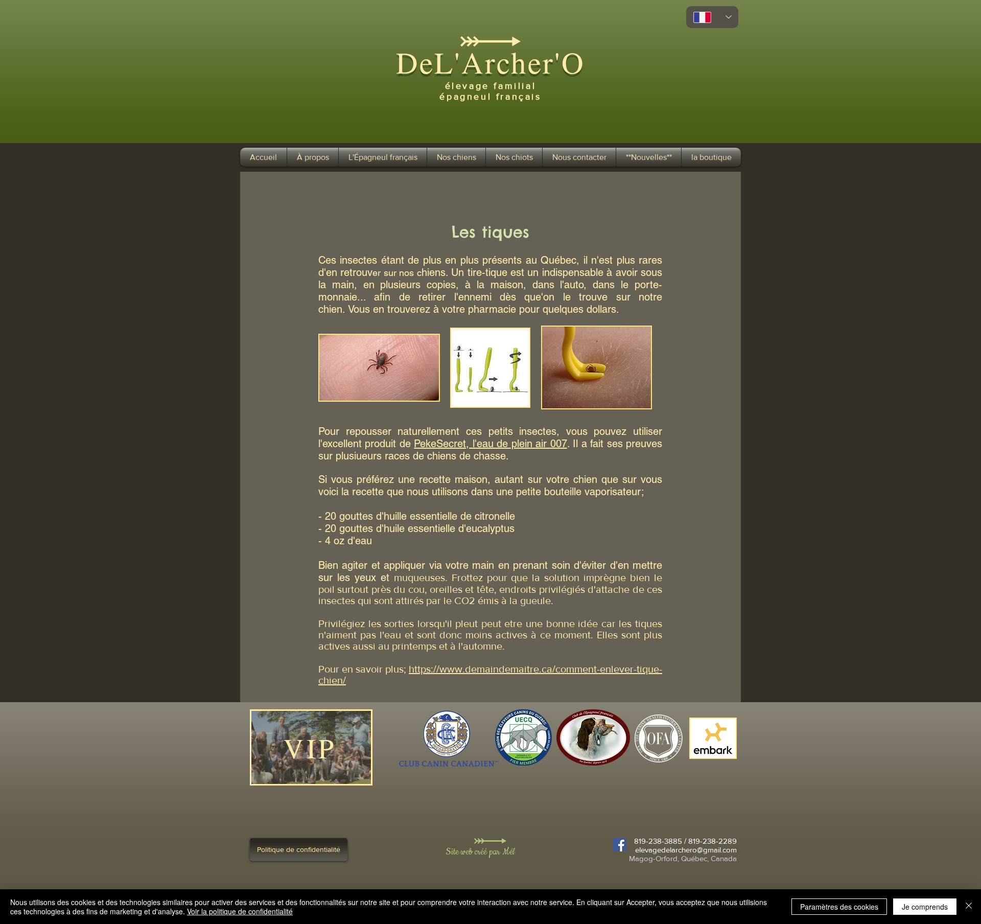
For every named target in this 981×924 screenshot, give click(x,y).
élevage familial (490, 86)
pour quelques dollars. (567, 309)
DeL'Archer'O (490, 62)
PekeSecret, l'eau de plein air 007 (490, 443)
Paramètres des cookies (839, 907)
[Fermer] (969, 906)
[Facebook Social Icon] (619, 844)
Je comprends (925, 907)
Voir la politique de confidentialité (240, 911)
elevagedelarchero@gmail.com (686, 849)
